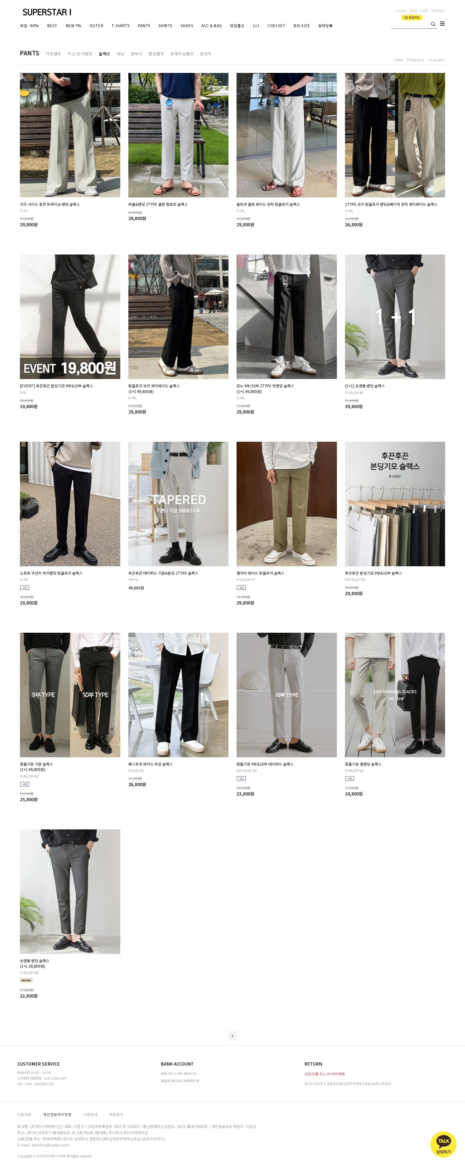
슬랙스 (105, 53)
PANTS (144, 25)
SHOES (187, 25)
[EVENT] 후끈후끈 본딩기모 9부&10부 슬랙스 (56, 385)
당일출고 (237, 25)
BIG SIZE (302, 25)
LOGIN (400, 10)
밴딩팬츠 (156, 53)
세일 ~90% (29, 25)
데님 (121, 53)
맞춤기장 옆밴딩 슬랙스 (363, 764)
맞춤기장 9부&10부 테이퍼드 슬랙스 (265, 764)
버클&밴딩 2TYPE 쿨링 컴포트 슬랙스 (158, 204)
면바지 (137, 53)
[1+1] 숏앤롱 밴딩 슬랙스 (365, 385)
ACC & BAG (211, 25)
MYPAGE (438, 10)
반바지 (206, 53)
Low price (437, 60)
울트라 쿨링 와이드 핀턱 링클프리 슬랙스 (268, 204)
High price (417, 60)
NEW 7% (74, 25)
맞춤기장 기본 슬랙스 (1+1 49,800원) (36, 766)
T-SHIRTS (120, 25)
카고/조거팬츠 (80, 53)
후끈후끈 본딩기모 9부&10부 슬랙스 (373, 573)
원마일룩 (325, 25)
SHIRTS (165, 25)
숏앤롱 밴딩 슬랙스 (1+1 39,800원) (35, 963)
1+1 (256, 25)
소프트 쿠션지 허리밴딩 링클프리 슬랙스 (51, 573)
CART (424, 10)
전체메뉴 (442, 25)
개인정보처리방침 (57, 1114)
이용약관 (24, 1114)
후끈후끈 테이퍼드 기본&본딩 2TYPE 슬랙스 (163, 573)
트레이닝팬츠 (182, 53)
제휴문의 (116, 1114)
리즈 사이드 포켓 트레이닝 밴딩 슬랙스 (50, 204)
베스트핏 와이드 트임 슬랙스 (150, 764)
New (400, 60)
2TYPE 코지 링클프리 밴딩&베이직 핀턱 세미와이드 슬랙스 (391, 204)
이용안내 (90, 1114)
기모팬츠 (53, 53)
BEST (52, 25)
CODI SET (276, 25)
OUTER (97, 25)
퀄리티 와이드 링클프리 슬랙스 (260, 573)
